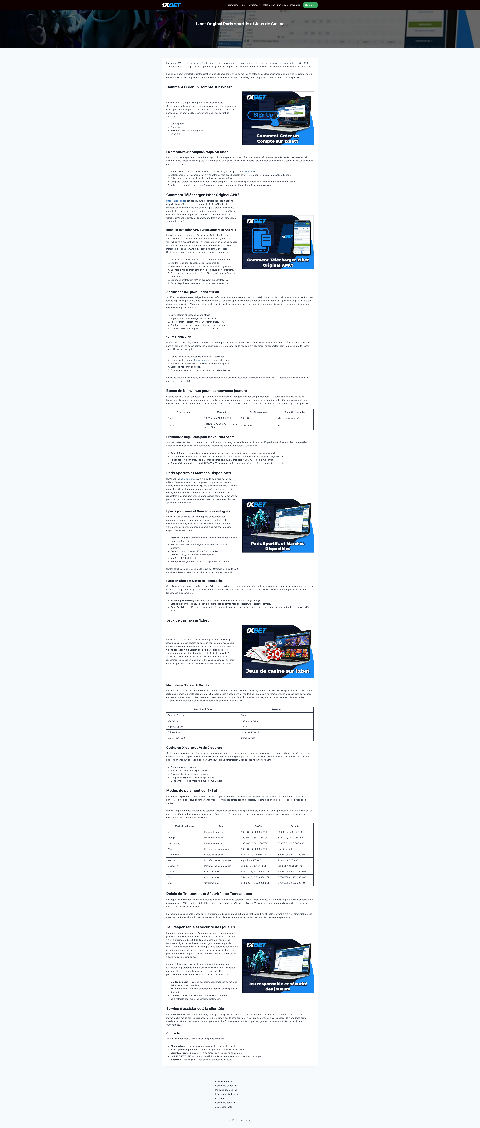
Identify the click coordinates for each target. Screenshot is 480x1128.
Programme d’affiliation (226, 1094)
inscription (295, 5)
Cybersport (254, 5)
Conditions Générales (226, 1085)
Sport (243, 5)
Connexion (282, 5)
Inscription (249, 171)
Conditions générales (226, 1102)
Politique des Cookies (226, 1090)
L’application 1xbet (175, 201)
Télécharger (269, 5)
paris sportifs (187, 479)
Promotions (232, 5)
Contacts (219, 1098)
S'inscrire (310, 5)
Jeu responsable (223, 1107)
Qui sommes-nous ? (225, 1081)
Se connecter (201, 360)
